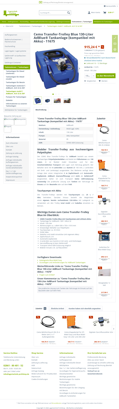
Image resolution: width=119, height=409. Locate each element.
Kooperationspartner (14, 177)
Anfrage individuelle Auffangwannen (14, 161)
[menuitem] (55, 12)
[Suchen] (68, 12)
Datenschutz (36, 368)
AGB (33, 365)
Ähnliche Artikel (57, 308)
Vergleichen (91, 81)
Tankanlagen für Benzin (15, 82)
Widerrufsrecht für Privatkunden (44, 374)
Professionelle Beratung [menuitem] (97, 357)
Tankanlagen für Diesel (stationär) (15, 72)
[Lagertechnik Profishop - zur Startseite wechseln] (11, 13)
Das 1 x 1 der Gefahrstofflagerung (14, 172)
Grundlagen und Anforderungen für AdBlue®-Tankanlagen (62, 262)
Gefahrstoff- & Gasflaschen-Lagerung (15, 57)
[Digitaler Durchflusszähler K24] (104, 201)
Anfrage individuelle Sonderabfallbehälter (14, 166)
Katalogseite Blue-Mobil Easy (50, 260)
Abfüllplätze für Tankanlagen (16, 110)
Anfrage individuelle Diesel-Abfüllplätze (70, 364)
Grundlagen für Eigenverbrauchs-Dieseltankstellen (73, 372)
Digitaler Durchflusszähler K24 (104, 214)
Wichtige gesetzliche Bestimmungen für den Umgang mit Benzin (72, 388)
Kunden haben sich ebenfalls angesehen (85, 308)
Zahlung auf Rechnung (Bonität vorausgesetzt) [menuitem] (100, 366)
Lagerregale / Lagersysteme (15, 51)
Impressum (10, 180)
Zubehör (9, 100)
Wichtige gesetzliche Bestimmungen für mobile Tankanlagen (70, 379)
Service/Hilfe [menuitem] (111, 6)
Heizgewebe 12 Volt (104, 284)
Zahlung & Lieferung (14, 153)
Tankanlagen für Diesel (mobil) (15, 78)
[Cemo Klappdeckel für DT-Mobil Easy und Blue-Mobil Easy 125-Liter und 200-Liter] (104, 165)
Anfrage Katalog (12, 156)
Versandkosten (56, 403)
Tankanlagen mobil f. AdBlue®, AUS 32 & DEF (15, 92)
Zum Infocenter (12, 143)
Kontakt (9, 150)
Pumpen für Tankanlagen (16, 97)
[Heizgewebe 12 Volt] (104, 272)
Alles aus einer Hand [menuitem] (96, 360)
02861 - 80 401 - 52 (13, 365)
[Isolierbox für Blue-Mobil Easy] (104, 237)
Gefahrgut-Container (13, 62)
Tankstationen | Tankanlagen (16, 67)
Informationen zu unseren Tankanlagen (16, 105)
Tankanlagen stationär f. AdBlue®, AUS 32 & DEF (15, 87)
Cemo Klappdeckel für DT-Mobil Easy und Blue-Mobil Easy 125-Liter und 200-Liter (104, 178)
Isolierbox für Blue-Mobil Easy (104, 248)
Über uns (9, 146)
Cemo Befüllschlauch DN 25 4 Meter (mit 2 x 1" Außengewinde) (104, 142)
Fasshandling (10, 46)
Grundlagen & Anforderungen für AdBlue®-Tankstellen (73, 394)
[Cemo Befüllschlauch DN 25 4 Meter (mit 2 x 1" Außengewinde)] (104, 130)
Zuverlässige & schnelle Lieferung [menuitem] (101, 363)
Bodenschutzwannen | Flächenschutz (14, 40)
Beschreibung (41, 110)
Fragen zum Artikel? (47, 275)
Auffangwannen (11, 35)
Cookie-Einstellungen (39, 379)
